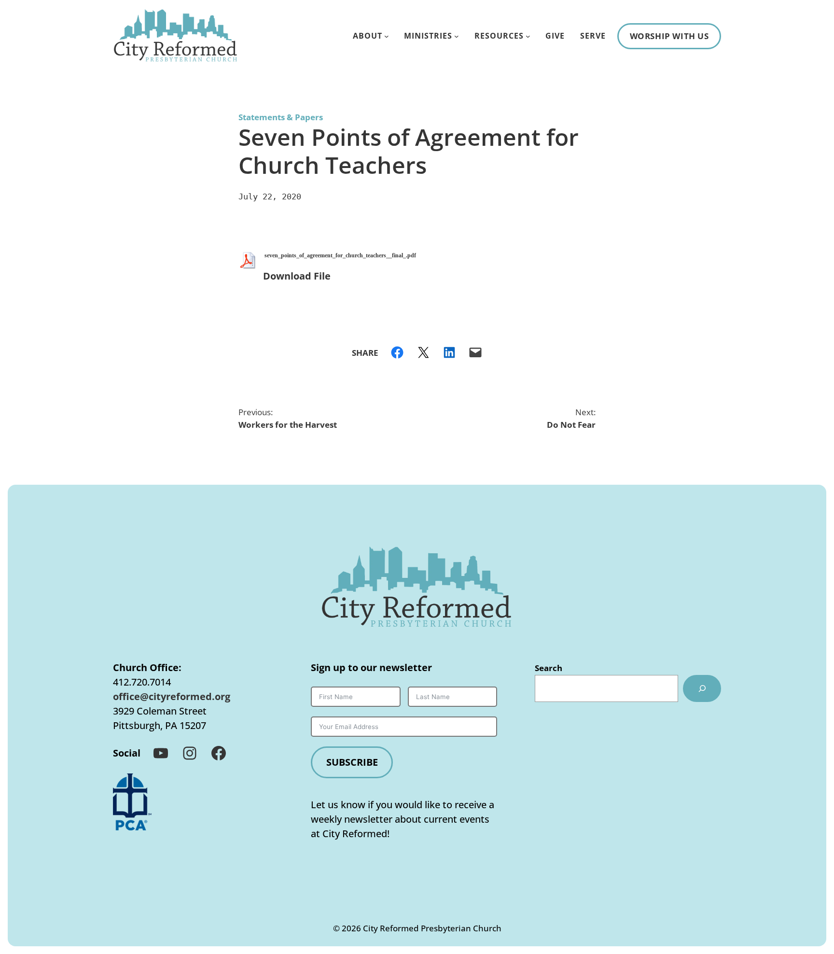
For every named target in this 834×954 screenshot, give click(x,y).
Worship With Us (669, 36)
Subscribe (352, 762)
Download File (297, 275)
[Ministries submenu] (456, 36)
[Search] (702, 688)
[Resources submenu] (528, 36)
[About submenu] (386, 36)
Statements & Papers (280, 117)
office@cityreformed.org (171, 696)
